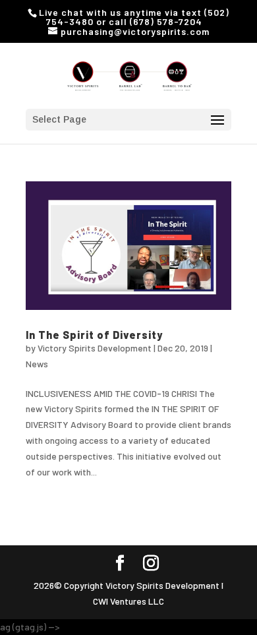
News (37, 363)
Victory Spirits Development (95, 347)
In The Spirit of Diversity (94, 334)
